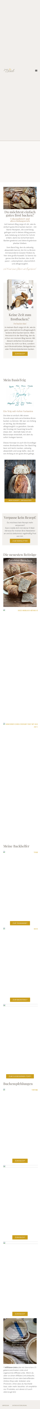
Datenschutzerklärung (19, 1405)
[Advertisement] (20, 161)
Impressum (5, 1405)
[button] (36, 70)
